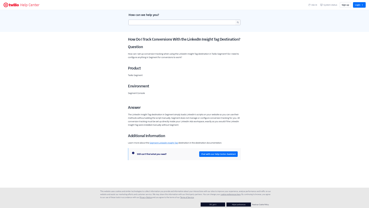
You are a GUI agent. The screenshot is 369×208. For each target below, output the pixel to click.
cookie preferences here (231, 194)
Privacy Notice (146, 197)
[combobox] (182, 22)
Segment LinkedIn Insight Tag (164, 143)
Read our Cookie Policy (260, 204)
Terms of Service (187, 197)
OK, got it (212, 204)
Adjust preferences (238, 204)
